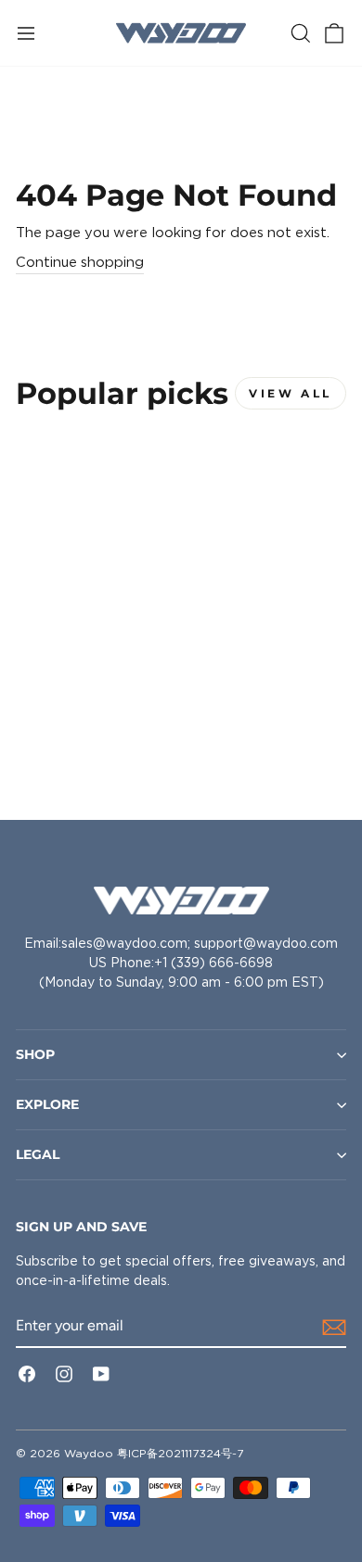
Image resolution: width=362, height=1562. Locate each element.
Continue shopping (80, 262)
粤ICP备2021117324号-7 (180, 1453)
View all (290, 393)
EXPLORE (47, 1104)
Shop (35, 1054)
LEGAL (37, 1154)
